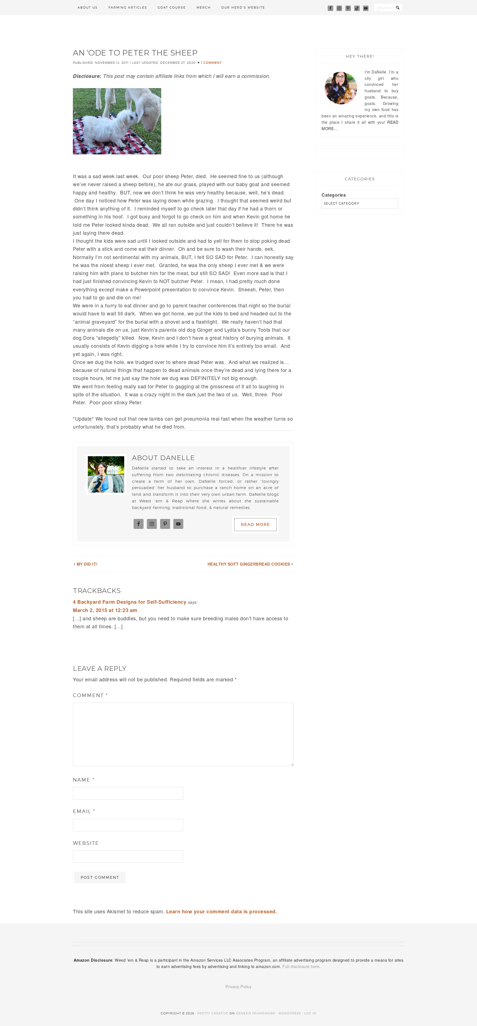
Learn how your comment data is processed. (221, 911)
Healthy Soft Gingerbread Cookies (249, 564)
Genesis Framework (255, 1013)
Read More (255, 524)
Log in (310, 1013)
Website (86, 843)
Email (84, 811)
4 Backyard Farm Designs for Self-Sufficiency (129, 601)
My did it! (87, 564)
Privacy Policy (238, 986)
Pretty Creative (212, 1013)
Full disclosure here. (301, 966)
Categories (334, 195)
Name (84, 780)
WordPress (290, 1013)
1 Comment (211, 63)
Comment (90, 695)
